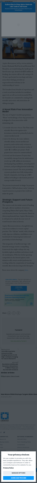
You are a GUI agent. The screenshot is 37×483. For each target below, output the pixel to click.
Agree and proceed (18, 478)
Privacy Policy (8, 468)
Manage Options (18, 473)
